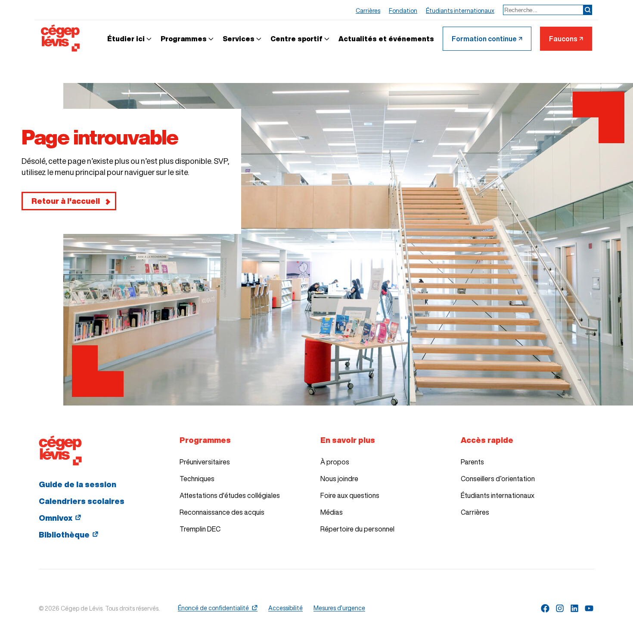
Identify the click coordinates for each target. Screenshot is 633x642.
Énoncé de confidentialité (213, 608)
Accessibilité (285, 608)
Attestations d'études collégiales (230, 495)
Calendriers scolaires (81, 501)
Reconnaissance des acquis (222, 512)
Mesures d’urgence (339, 608)
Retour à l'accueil (65, 201)
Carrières (475, 512)
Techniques (197, 478)
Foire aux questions (349, 495)
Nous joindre (339, 478)
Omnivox (55, 518)
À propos (334, 461)
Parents (472, 461)
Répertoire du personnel (357, 528)
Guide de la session (77, 484)
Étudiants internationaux (497, 495)
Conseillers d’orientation (498, 478)
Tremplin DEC (200, 528)
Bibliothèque (64, 534)
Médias (331, 512)
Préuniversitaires (205, 461)
